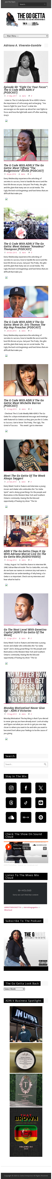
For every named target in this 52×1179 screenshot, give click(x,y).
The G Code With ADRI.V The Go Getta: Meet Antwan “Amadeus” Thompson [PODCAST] (24, 246)
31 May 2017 (12, 96)
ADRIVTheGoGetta (10, 865)
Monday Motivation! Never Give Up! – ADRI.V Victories (24, 709)
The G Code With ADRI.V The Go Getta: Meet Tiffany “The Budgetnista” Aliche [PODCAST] (24, 168)
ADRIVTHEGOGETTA (12, 907)
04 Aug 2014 (11, 560)
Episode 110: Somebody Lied (28, 865)
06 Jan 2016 (11, 174)
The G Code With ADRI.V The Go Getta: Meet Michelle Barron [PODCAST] (24, 403)
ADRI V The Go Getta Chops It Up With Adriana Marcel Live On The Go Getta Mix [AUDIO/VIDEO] (25, 554)
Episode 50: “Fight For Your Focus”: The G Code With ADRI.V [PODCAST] (26, 89)
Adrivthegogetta (31, 907)
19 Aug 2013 (11, 714)
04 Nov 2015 (12, 253)
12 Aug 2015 (11, 409)
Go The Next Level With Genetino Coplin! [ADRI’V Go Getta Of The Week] (25, 632)
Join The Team (10, 2)
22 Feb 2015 (11, 482)
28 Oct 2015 (11, 331)
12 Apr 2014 (11, 638)
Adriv (24, 96)
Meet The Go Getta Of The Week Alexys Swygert (24, 477)
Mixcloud (8, 910)
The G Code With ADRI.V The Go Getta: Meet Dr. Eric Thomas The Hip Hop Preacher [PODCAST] (24, 324)
